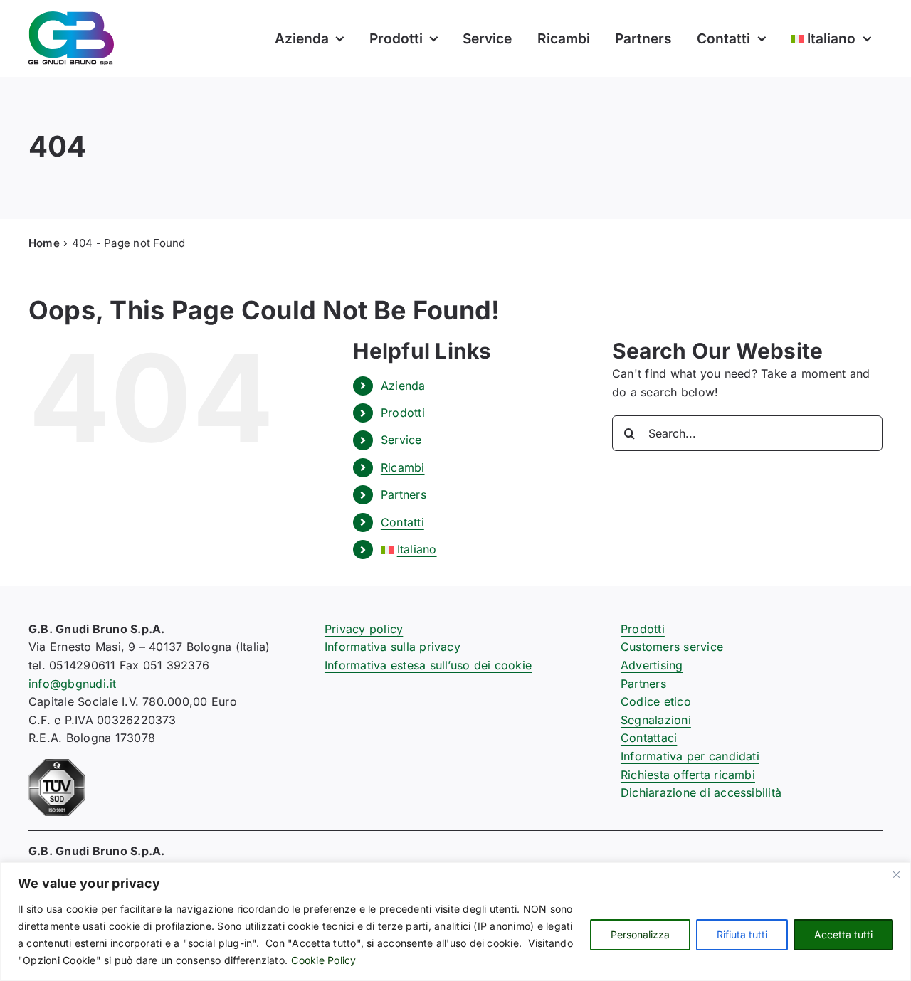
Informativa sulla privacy (392, 647)
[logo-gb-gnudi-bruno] (71, 17)
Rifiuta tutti (742, 934)
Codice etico (656, 701)
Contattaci (649, 738)
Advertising (652, 665)
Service (401, 440)
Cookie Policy (323, 960)
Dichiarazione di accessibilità (701, 792)
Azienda (403, 385)
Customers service (672, 647)
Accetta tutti (843, 934)
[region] (455, 921)
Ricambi (403, 467)
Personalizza (640, 934)
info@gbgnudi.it (72, 684)
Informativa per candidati (690, 756)
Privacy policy (364, 629)
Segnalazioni (656, 720)
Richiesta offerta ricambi (688, 775)
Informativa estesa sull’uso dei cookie (428, 665)
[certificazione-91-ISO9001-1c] (56, 765)
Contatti (402, 522)
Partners (403, 494)
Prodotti (403, 412)
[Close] (896, 874)
